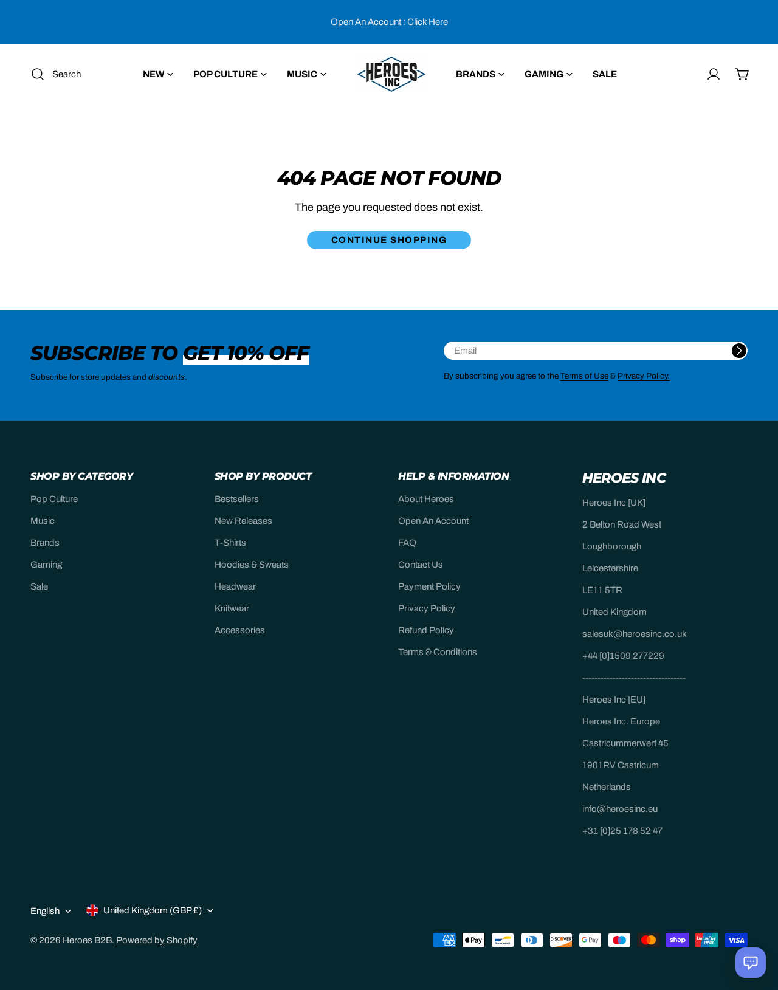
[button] (750, 962)
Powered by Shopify (157, 940)
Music (42, 521)
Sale (39, 586)
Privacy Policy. (644, 375)
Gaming (46, 564)
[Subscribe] (739, 350)
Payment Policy (429, 586)
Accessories (240, 630)
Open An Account (433, 521)
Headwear (235, 586)
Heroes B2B (87, 940)
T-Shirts (230, 543)
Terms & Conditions (437, 652)
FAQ (407, 543)
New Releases (243, 521)
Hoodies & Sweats (252, 564)
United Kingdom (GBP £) (152, 910)
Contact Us (420, 564)
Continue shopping (389, 240)
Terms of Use (584, 375)
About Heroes (426, 499)
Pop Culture (54, 499)
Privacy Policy (426, 608)
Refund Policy (426, 630)
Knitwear (232, 608)
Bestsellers (237, 499)
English (45, 911)
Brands (45, 543)
